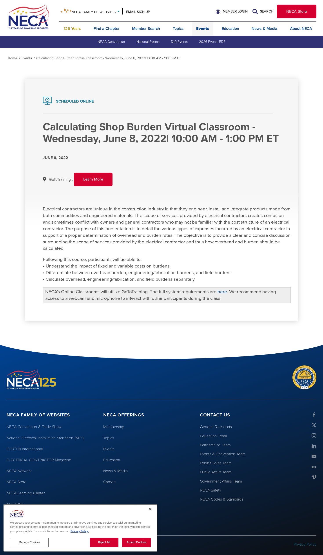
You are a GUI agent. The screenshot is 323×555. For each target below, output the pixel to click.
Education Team (213, 436)
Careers (109, 481)
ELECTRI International (25, 449)
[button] (231, 11)
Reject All (104, 542)
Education (230, 28)
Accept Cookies (137, 542)
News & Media (264, 28)
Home (12, 58)
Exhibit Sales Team (216, 463)
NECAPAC (15, 504)
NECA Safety (210, 490)
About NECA (301, 28)
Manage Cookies (29, 542)
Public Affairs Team (215, 472)
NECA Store (296, 11)
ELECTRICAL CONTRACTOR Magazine (39, 459)
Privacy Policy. (80, 531)
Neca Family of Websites (94, 12)
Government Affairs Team (221, 481)
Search (266, 11)
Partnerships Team (215, 445)
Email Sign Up (138, 12)
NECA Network (19, 470)
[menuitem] (111, 42)
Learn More (98, 181)
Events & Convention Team (222, 454)
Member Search (146, 28)
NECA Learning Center (26, 493)
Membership (113, 426)
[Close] (150, 509)
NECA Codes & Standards (221, 499)
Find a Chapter (107, 28)
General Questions (216, 426)
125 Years (72, 28)
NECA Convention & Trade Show (34, 426)
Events (202, 28)
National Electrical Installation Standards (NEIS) (45, 438)
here (222, 292)
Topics (178, 28)
